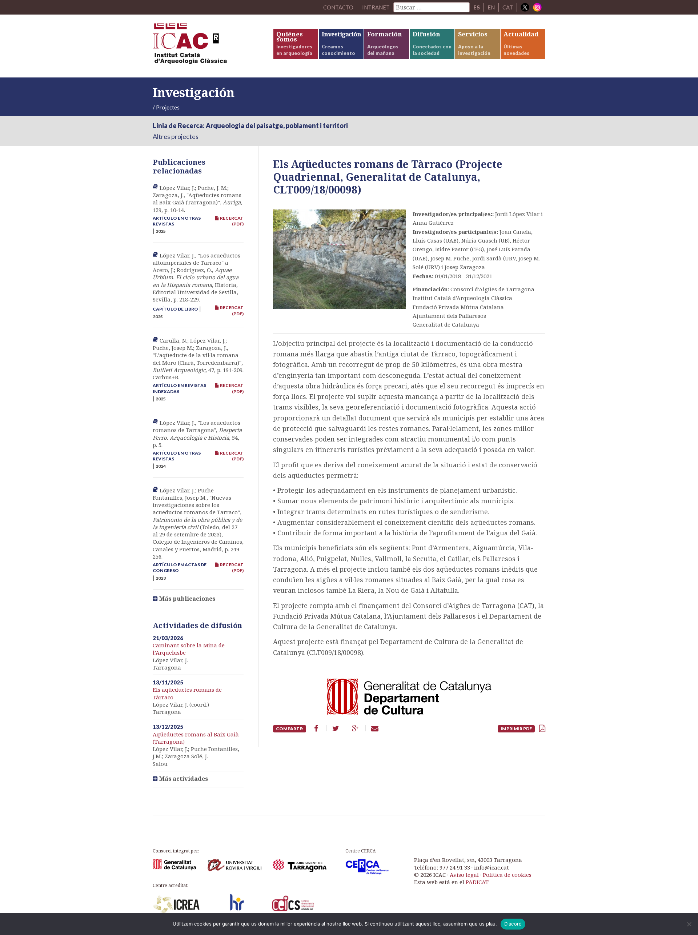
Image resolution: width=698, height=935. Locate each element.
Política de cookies (507, 874)
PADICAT (477, 882)
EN (491, 7)
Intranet (376, 7)
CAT (507, 7)
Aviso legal (464, 874)
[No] (689, 924)
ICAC (207, 46)
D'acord (513, 924)
